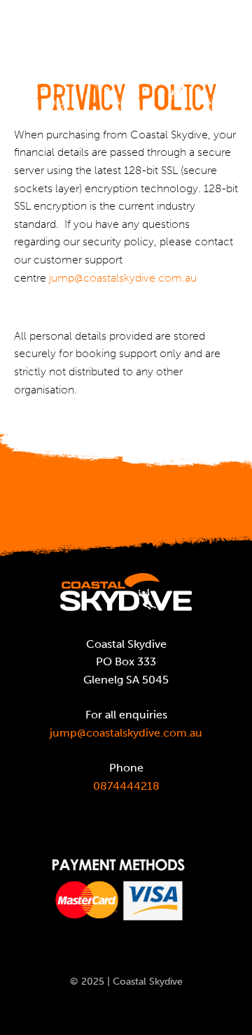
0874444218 (126, 785)
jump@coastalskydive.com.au (123, 277)
